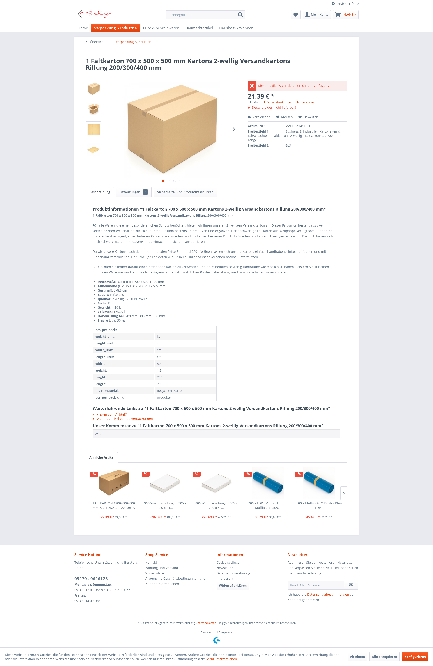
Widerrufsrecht (156, 573)
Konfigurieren (415, 657)
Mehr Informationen (221, 659)
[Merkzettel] (296, 14)
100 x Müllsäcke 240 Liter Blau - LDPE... (319, 505)
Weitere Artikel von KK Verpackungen (124, 418)
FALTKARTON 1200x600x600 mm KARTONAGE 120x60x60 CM (114, 505)
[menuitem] (205, 14)
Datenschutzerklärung (233, 573)
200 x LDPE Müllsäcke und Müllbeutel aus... (268, 505)
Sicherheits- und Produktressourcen (185, 192)
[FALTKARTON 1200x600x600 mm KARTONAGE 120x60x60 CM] (113, 483)
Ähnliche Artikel (101, 457)
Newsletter (224, 568)
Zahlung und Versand (161, 568)
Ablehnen (357, 657)
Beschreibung (99, 192)
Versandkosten (206, 623)
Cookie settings (227, 562)
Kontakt (151, 562)
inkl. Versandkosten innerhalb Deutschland (288, 102)
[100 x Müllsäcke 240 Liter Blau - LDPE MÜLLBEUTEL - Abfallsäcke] (319, 483)
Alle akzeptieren (384, 657)
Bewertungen (133, 192)
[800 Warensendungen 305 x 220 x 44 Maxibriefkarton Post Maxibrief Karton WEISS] (216, 483)
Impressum (225, 578)
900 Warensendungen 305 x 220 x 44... (165, 505)
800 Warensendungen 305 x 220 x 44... (216, 505)
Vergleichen (261, 117)
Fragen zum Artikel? (111, 414)
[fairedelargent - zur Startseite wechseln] (94, 15)
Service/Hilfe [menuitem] (345, 4)
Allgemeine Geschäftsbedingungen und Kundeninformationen (175, 581)
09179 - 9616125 (91, 579)
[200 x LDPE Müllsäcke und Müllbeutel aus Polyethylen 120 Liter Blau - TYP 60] (267, 483)
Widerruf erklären (233, 585)
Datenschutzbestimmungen (328, 594)
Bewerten (310, 117)
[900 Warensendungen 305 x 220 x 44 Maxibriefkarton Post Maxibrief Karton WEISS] (165, 483)
